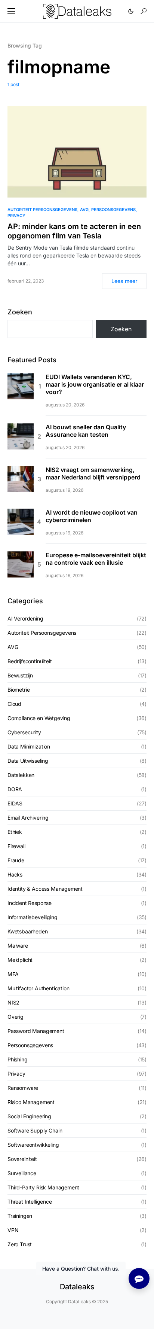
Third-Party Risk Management (43, 1187)
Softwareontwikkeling (33, 1144)
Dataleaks (77, 1286)
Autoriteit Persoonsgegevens (42, 209)
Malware (17, 945)
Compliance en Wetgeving (38, 718)
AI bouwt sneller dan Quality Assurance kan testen (86, 430)
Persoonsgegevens (113, 209)
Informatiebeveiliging (32, 917)
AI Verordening (25, 618)
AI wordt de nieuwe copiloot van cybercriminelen (92, 516)
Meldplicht (20, 960)
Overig (15, 1016)
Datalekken (20, 775)
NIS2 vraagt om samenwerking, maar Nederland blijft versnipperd (93, 473)
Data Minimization (28, 746)
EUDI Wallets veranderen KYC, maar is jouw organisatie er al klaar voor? (95, 384)
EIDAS (14, 803)
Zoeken (19, 312)
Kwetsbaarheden (27, 931)
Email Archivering (28, 817)
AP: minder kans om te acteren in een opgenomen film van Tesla (74, 231)
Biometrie (18, 689)
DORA (14, 789)
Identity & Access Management (45, 889)
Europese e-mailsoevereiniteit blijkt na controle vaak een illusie (96, 558)
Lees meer (124, 281)
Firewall (16, 846)
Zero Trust (19, 1244)
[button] (11, 11)
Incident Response (29, 903)
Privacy (16, 215)
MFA (12, 974)
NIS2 (13, 1002)
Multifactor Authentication (38, 988)
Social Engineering (29, 1116)
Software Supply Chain (34, 1130)
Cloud (14, 704)
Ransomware (22, 1088)
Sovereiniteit (22, 1159)
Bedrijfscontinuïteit (29, 661)
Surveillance (21, 1173)
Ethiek (14, 832)
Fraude (15, 860)
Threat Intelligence (29, 1201)
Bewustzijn (20, 675)
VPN (12, 1230)
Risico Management (31, 1102)
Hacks (14, 874)
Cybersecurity (24, 732)
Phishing (17, 1059)
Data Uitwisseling (27, 761)
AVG (84, 209)
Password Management (35, 1031)
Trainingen (19, 1216)
